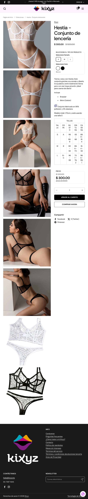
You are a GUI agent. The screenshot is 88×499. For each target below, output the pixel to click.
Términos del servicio (54, 451)
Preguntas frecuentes (54, 436)
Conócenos (50, 433)
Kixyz (56, 22)
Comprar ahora (69, 204)
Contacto (49, 442)
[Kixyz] (44, 8)
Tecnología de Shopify (76, 496)
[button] (4, 8)
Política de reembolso (54, 445)
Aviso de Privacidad (53, 457)
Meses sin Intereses (53, 448)
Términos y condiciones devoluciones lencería (64, 454)
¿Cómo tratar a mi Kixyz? (55, 439)
